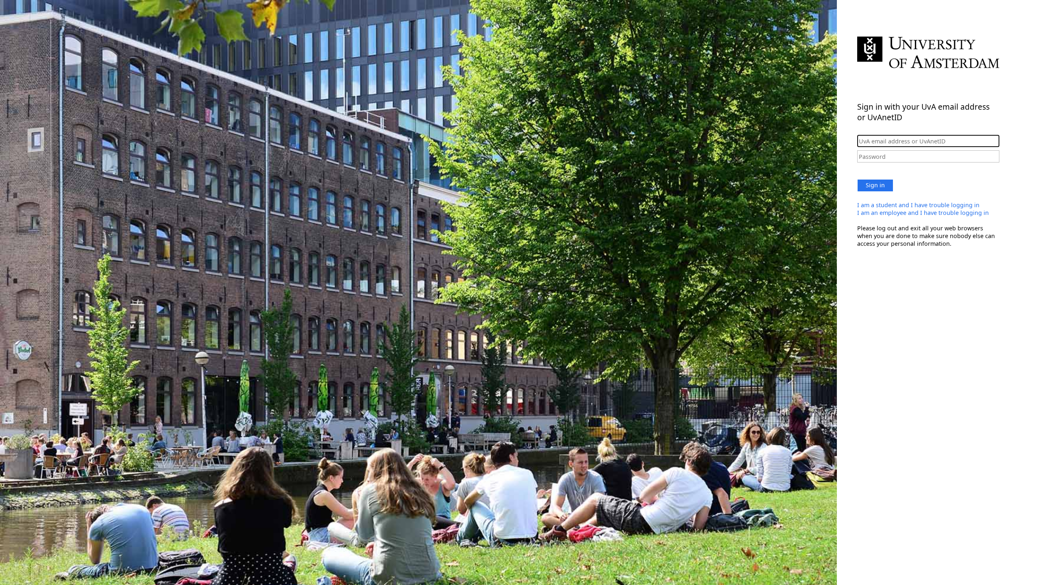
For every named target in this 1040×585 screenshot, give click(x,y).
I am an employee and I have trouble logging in (923, 213)
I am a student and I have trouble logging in (918, 205)
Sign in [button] (875, 185)
